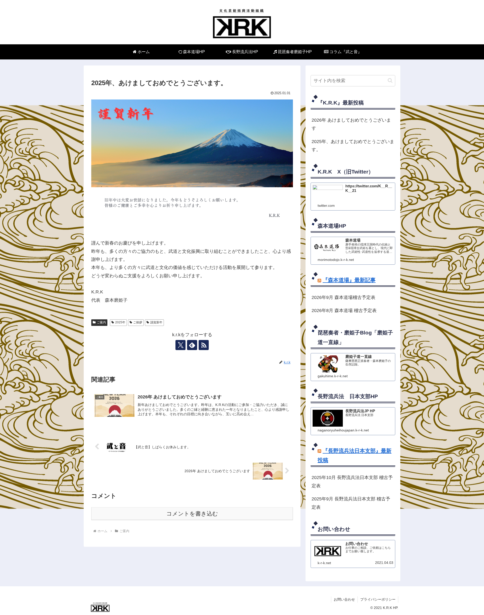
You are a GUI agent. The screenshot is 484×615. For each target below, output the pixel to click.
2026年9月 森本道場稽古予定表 (343, 297)
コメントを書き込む (192, 513)
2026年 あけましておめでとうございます (351, 124)
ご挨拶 (137, 322)
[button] (390, 80)
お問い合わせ (344, 599)
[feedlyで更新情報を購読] (192, 345)
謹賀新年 (156, 322)
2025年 (120, 322)
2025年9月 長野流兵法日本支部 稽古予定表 (351, 502)
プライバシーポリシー (378, 599)
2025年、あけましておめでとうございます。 (353, 145)
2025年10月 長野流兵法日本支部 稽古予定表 (352, 481)
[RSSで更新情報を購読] (204, 345)
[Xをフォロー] (180, 345)
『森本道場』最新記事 (349, 280)
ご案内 (101, 322)
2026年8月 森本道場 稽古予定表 (344, 310)
